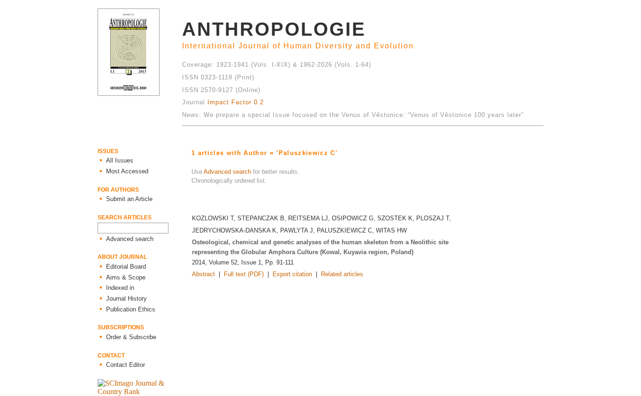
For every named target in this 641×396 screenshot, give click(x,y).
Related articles (342, 274)
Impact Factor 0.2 (235, 102)
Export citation (292, 274)
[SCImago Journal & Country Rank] (140, 392)
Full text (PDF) (244, 274)
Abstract (203, 274)
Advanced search (227, 171)
